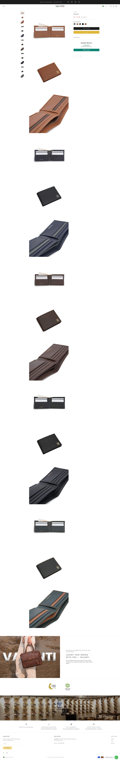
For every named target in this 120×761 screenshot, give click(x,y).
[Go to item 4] (22, 26)
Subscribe (7, 747)
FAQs (112, 741)
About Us (112, 743)
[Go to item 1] (22, 13)
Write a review (86, 50)
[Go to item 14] (22, 71)
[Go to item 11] (22, 58)
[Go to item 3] (22, 22)
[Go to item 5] (22, 31)
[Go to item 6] (22, 35)
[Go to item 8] (22, 44)
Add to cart (86, 28)
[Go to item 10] (22, 53)
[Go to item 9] (22, 49)
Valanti (75, 12)
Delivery (112, 739)
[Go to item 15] (22, 76)
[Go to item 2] (22, 17)
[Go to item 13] (22, 67)
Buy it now (86, 32)
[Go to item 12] (22, 62)
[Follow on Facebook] (3, 753)
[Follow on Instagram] (7, 753)
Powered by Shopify (59, 757)
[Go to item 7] (22, 40)
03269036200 (61, 710)
